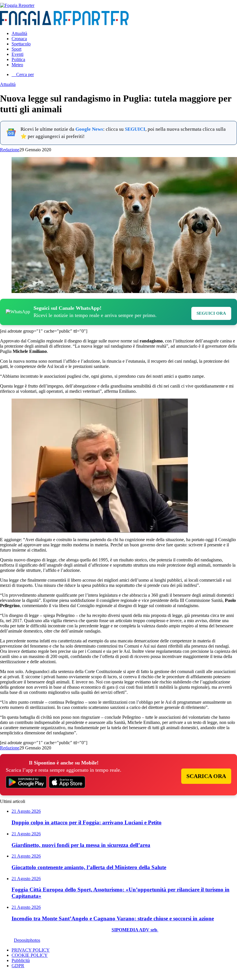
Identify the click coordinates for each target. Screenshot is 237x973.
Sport (16, 49)
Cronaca (19, 38)
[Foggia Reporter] (17, 5)
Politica (18, 59)
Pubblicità (21, 960)
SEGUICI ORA (211, 313)
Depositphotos (27, 940)
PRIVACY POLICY (31, 950)
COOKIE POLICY (30, 955)
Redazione (9, 149)
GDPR (18, 965)
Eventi (17, 54)
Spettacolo (21, 43)
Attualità (19, 33)
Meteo (17, 64)
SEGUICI (135, 129)
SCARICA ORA (206, 776)
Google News (89, 129)
